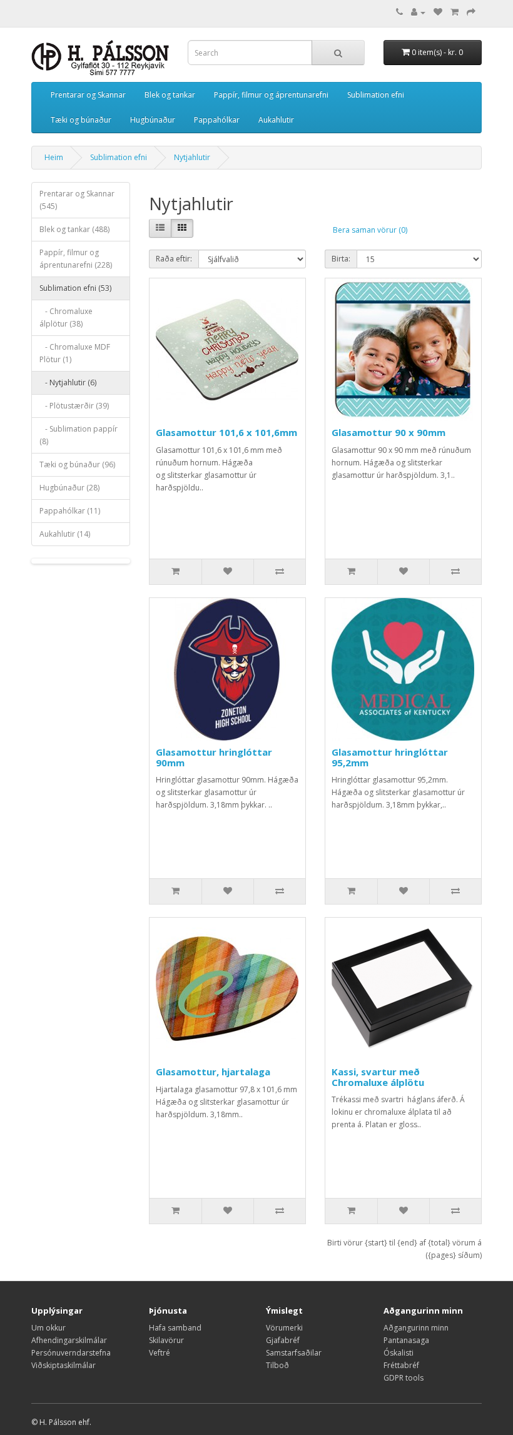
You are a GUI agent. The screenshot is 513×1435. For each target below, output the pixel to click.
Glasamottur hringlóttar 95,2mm (390, 757)
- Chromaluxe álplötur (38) (66, 317)
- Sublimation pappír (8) (78, 435)
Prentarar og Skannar (88, 94)
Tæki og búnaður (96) (77, 464)
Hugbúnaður (152, 119)
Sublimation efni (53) (75, 288)
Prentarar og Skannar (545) (76, 199)
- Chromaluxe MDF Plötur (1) (74, 353)
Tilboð (277, 1365)
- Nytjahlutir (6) (67, 382)
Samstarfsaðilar (294, 1352)
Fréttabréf (401, 1365)
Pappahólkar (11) (69, 510)
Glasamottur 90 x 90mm (388, 432)
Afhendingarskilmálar (69, 1340)
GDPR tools (403, 1377)
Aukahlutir (276, 119)
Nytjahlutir (192, 157)
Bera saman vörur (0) (370, 230)
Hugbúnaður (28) (69, 487)
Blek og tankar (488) (74, 229)
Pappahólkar (217, 119)
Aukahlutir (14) (64, 534)
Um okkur (48, 1327)
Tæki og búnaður (81, 119)
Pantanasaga (406, 1340)
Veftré (159, 1352)
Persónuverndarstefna (71, 1352)
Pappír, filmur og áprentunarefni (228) (75, 258)
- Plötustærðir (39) (74, 405)
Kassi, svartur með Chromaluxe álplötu (378, 1076)
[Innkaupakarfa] (454, 12)
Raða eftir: (174, 258)
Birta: (341, 258)
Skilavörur (166, 1340)
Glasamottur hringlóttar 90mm (214, 757)
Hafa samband (175, 1327)
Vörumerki (284, 1327)
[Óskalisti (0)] (438, 12)
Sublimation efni (375, 94)
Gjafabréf (283, 1340)
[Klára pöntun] (471, 12)
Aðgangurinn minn (416, 1327)
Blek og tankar (170, 94)
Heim (53, 157)
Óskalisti (398, 1352)
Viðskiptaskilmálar (63, 1365)
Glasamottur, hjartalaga (213, 1071)
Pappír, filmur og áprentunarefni (271, 94)
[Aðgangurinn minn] (418, 12)
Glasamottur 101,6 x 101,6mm (226, 432)
